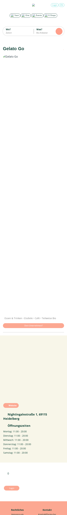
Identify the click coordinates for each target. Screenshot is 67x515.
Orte (27, 15)
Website (12, 405)
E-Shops (52, 15)
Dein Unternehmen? (33, 325)
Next (58, 183)
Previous (8, 183)
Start (16, 15)
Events (38, 15)
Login (54, 5)
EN (61, 5)
